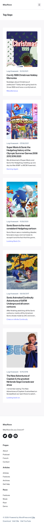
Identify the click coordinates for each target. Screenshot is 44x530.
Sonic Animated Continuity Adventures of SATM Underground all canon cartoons (20, 302)
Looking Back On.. (14, 241)
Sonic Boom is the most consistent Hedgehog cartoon (21, 227)
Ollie (33, 517)
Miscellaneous (12, 91)
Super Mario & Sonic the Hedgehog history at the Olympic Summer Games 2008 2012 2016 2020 (22, 152)
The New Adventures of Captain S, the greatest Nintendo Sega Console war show (20, 380)
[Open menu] (39, 5)
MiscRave (7, 4)
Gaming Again (12, 169)
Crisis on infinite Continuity (17, 319)
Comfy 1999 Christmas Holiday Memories (22, 77)
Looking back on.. (14, 397)
